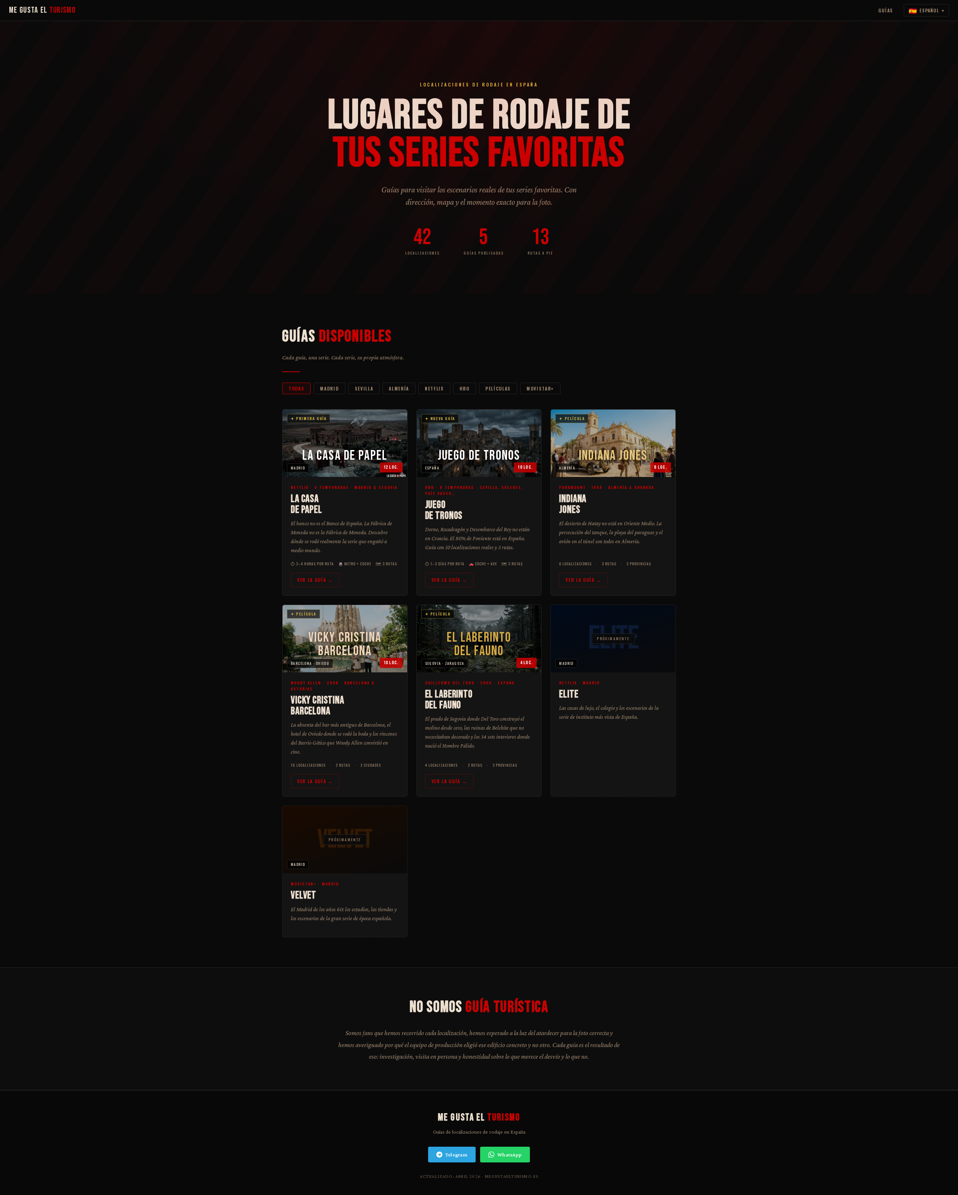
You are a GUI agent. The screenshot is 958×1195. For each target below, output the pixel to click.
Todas (296, 388)
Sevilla (364, 388)
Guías (885, 10)
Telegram (456, 1155)
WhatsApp (509, 1155)
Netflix (434, 388)
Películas (498, 388)
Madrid (329, 388)
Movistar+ (540, 388)
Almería (399, 388)
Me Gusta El (42, 10)
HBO (465, 388)
